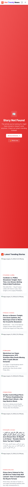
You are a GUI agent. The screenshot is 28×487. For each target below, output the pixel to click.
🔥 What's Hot (14, 140)
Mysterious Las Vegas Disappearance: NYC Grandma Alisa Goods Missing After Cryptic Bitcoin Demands (14, 357)
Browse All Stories (13, 135)
